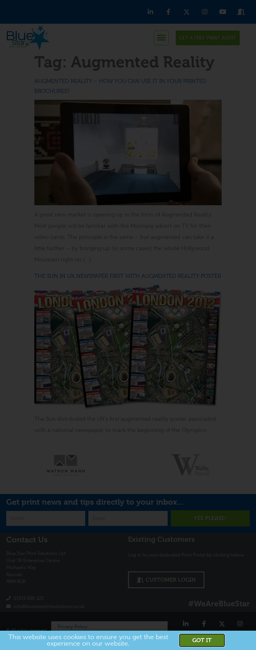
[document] (128, 325)
